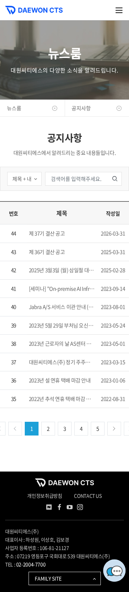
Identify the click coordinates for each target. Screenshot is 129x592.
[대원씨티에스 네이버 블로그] (49, 508)
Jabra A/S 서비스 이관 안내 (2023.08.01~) (63, 307)
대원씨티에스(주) (22, 531)
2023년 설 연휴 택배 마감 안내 (60, 380)
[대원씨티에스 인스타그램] (80, 508)
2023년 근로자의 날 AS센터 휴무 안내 (63, 343)
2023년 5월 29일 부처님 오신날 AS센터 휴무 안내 (63, 325)
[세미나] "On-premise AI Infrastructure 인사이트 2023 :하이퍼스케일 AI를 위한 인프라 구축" (63, 288)
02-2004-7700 (31, 564)
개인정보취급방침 (44, 495)
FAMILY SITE (48, 578)
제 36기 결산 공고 (47, 252)
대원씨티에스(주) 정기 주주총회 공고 (63, 362)
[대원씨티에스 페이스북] (59, 508)
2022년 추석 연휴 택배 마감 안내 (62, 399)
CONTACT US (87, 495)
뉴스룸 (14, 108)
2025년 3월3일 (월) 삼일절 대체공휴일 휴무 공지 (63, 270)
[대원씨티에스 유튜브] (70, 508)
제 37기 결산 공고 (47, 233)
